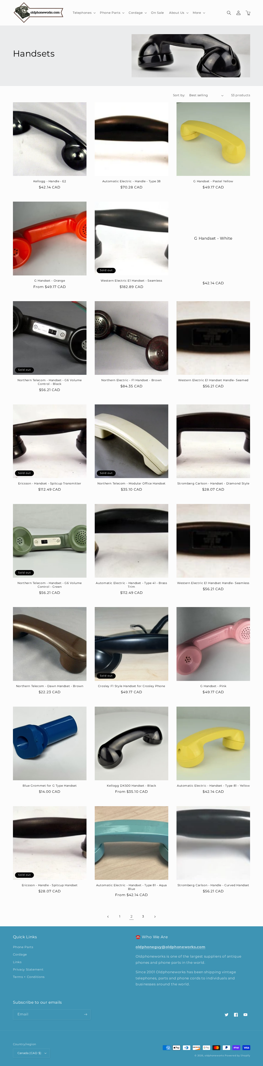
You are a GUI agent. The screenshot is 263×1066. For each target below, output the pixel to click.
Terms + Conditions (29, 977)
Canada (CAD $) (29, 1053)
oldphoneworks (214, 1055)
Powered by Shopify (237, 1055)
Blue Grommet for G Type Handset (50, 785)
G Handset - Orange (49, 280)
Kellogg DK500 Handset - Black (131, 785)
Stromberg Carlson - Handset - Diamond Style (213, 483)
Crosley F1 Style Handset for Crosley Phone (131, 686)
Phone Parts (23, 947)
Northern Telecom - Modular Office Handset (131, 483)
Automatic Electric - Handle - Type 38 (131, 181)
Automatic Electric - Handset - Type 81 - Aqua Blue (131, 887)
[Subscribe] (85, 1014)
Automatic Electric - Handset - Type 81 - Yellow (213, 785)
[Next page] (154, 916)
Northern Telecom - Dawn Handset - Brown (49, 686)
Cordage (20, 954)
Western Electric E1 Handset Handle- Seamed (213, 380)
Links (17, 962)
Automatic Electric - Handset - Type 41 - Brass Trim (131, 584)
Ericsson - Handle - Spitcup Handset (50, 885)
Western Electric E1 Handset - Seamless (131, 280)
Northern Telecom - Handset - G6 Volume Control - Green (49, 584)
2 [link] (131, 916)
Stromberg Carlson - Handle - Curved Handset (213, 885)
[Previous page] (108, 916)
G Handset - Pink (213, 686)
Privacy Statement (28, 969)
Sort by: (179, 95)
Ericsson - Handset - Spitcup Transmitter (49, 483)
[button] (83, 12)
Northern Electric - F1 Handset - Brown (131, 380)
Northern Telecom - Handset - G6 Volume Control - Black (49, 382)
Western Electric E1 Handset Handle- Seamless (213, 583)
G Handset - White (213, 238)
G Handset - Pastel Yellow (213, 181)
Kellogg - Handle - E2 (49, 181)
